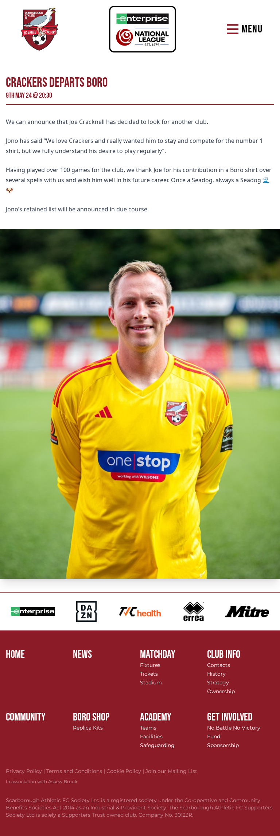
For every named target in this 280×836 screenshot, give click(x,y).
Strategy (218, 682)
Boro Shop (91, 717)
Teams (148, 727)
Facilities (151, 736)
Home (15, 654)
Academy (155, 717)
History (216, 674)
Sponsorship (223, 745)
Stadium (151, 682)
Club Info (223, 654)
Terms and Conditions (76, 771)
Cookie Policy (125, 771)
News (82, 654)
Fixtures (150, 665)
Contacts (218, 665)
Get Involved (229, 717)
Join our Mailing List (171, 771)
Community (26, 717)
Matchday (157, 654)
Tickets (149, 674)
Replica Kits (88, 727)
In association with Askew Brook (41, 781)
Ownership (221, 691)
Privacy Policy (26, 771)
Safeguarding (157, 745)
